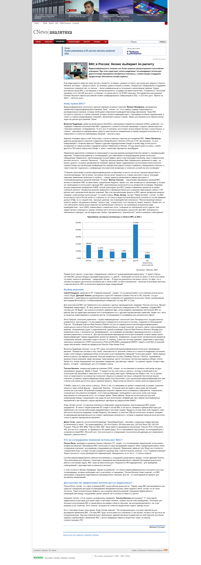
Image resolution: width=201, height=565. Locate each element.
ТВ (105, 42)
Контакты (72, 558)
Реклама (57, 558)
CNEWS (38, 42)
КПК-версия (142, 550)
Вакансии (64, 558)
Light (56, 23)
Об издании (48, 558)
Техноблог (37, 550)
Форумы (45, 550)
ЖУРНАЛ (87, 42)
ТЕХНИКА (97, 42)
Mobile (45, 23)
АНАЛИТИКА (60, 41)
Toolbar (134, 550)
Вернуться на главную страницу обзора (81, 535)
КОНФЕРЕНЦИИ (74, 42)
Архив (54, 550)
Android (51, 23)
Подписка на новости (155, 550)
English (36, 23)
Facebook (75, 23)
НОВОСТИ (48, 42)
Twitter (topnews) (65, 23)
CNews (127, 556)
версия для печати (159, 59)
